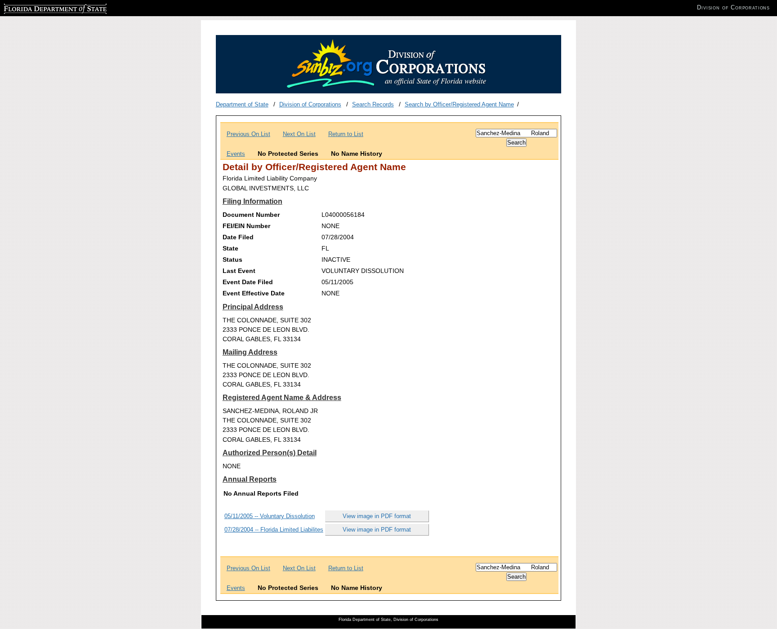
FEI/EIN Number (246, 225)
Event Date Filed (248, 282)
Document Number (251, 214)
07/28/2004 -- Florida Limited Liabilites (273, 529)
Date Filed (238, 237)
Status (232, 259)
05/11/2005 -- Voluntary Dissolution (269, 516)
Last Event (239, 270)
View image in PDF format (377, 516)
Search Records (373, 104)
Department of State (242, 104)
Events (236, 153)
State (230, 248)
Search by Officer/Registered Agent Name (459, 104)
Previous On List (248, 134)
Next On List (299, 134)
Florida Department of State (40, 7)
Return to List (345, 134)
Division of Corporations (310, 104)
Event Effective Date (254, 293)
